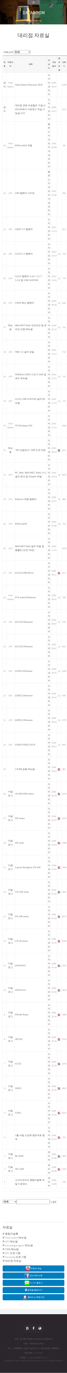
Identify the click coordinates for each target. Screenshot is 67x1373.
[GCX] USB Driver (24, 573)
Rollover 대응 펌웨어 (25, 499)
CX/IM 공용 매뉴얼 (25, 769)
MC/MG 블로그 (36, 1282)
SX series (19, 843)
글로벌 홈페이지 (34, 1290)
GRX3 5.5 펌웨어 (24, 229)
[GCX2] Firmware (24, 646)
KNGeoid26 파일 (23, 145)
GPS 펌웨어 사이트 (25, 193)
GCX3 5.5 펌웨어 (24, 254)
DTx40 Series (21, 1014)
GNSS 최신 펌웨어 (24, 303)
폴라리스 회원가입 (35, 1297)
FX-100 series (22, 916)
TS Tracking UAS (23, 425)
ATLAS (18, 1039)
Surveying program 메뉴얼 (19, 1245)
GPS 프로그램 (12, 1253)
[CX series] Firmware (25, 597)
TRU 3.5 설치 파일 (24, 352)
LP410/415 (20, 965)
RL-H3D (19, 1156)
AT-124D (19, 1169)
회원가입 (37, 20)
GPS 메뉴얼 (11, 1241)
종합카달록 (11, 1233)
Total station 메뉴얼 (15, 1237)
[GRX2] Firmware (24, 695)
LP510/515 (20, 990)
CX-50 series (21, 941)
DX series (20, 818)
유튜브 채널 (35, 1268)
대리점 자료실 (13, 1260)
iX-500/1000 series (24, 793)
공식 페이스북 (35, 1275)
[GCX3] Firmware (24, 622)
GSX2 (18, 1113)
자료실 (7, 1227)
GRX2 (18, 1088)
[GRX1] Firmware (24, 720)
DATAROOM (34, 12)
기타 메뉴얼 (12, 1249)
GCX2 (18, 1063)
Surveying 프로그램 (15, 1257)
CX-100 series (22, 892)
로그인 (29, 20)
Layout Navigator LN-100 (28, 867)
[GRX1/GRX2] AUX (25, 744)
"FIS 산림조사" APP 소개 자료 (30, 450)
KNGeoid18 (21, 523)
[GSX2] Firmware (23, 671)
